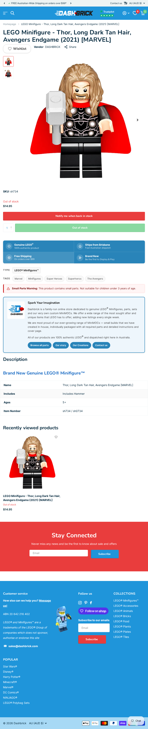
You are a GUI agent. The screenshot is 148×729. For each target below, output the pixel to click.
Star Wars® (10, 666)
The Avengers (95, 278)
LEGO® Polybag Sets (16, 702)
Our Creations (80, 345)
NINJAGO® (10, 697)
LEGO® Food (121, 621)
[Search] (12, 13)
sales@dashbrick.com (23, 646)
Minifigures (34, 278)
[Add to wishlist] (56, 437)
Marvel (18, 278)
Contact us (116, 3)
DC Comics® (11, 692)
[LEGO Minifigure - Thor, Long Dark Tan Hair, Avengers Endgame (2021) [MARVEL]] (32, 462)
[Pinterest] (85, 602)
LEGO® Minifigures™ (26, 270)
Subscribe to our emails (93, 620)
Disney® (8, 671)
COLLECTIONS (124, 594)
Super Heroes (54, 278)
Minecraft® (10, 682)
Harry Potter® (11, 676)
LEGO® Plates (122, 631)
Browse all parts (39, 345)
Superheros (75, 278)
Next (70, 3)
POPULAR (10, 659)
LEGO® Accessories (126, 605)
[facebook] (91, 602)
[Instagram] (80, 602)
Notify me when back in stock (74, 216)
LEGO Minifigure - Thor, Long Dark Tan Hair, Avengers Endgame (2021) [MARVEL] (31, 498)
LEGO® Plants (122, 626)
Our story (61, 345)
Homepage (9, 24)
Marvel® (8, 687)
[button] (4, 3)
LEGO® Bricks (122, 616)
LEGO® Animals (123, 610)
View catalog (5, 13)
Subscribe (104, 554)
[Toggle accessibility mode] (125, 3)
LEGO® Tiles (121, 636)
